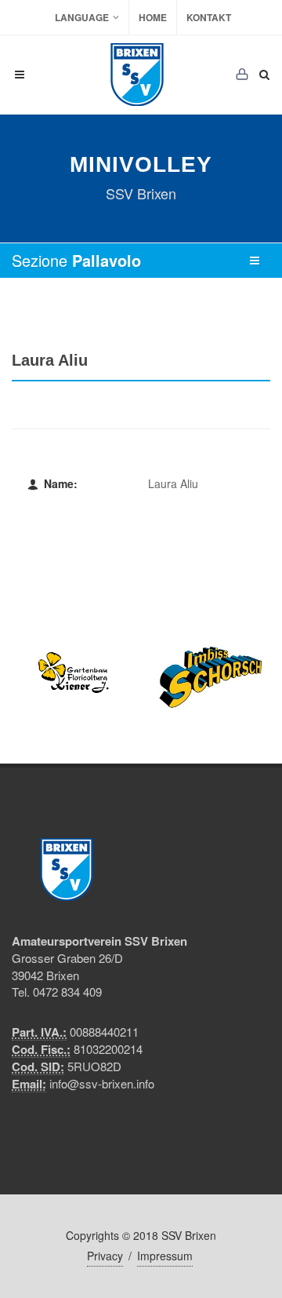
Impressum (165, 1255)
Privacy (105, 1255)
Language (82, 17)
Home (153, 17)
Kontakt (208, 17)
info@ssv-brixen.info (101, 1083)
